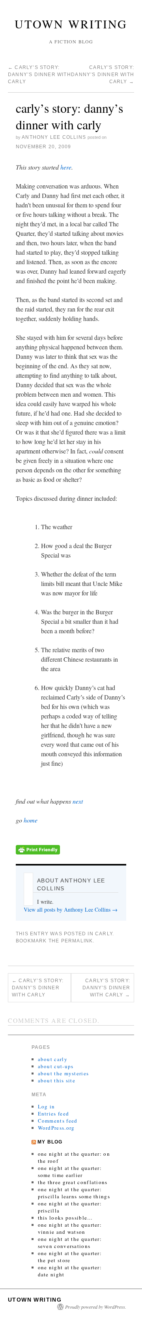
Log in (46, 1106)
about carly (52, 1059)
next (78, 801)
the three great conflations (73, 1182)
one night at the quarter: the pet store (70, 1257)
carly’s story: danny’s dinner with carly (39, 74)
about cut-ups (56, 1066)
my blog (49, 1142)
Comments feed (58, 1120)
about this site (57, 1080)
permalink (77, 941)
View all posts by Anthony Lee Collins (71, 909)
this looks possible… (65, 1217)
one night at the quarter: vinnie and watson (70, 1228)
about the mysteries (63, 1073)
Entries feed (53, 1113)
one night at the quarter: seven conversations (70, 1242)
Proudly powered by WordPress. (95, 1307)
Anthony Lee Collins (54, 137)
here (65, 167)
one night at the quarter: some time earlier (70, 1171)
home (30, 820)
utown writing (71, 24)
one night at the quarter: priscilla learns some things (74, 1193)
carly (103, 933)
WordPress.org (56, 1127)
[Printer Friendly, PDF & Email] (38, 848)
